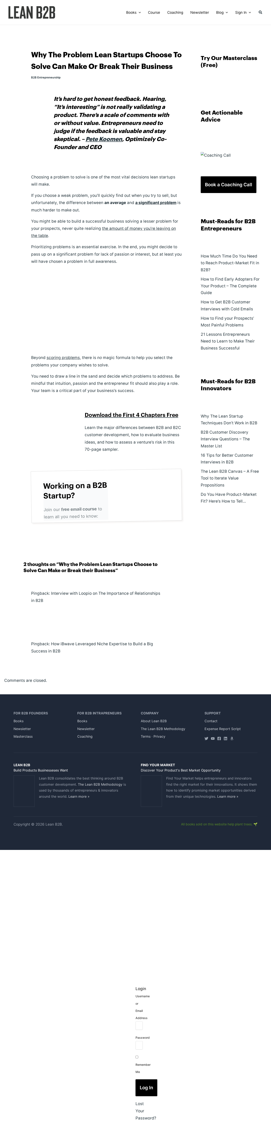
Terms (146, 736)
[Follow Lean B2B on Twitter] (206, 738)
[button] (139, 12)
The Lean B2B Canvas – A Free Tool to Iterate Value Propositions (230, 478)
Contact (211, 721)
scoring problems (63, 357)
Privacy (159, 736)
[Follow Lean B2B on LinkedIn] (225, 738)
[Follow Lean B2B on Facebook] (219, 738)
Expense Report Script (223, 729)
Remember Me (143, 1068)
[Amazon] (232, 738)
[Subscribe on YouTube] (213, 738)
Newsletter (22, 729)
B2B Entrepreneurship (46, 77)
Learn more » (79, 796)
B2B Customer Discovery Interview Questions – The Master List (225, 439)
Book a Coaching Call (228, 184)
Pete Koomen (104, 139)
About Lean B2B (154, 721)
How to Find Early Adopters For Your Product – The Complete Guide (230, 286)
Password (143, 1037)
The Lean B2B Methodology (163, 729)
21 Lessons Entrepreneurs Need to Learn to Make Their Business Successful (228, 341)
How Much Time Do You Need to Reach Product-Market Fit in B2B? (230, 263)
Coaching (85, 736)
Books (19, 721)
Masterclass (23, 736)
